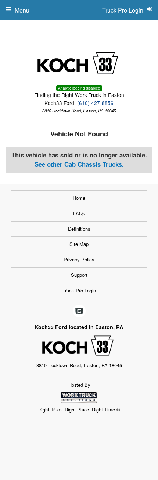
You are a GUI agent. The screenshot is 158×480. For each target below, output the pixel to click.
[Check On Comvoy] (79, 311)
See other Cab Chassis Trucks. (79, 164)
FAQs (79, 213)
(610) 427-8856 (95, 103)
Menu (22, 10)
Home (79, 197)
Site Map (79, 243)
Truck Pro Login (79, 290)
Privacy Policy (79, 259)
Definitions (79, 228)
